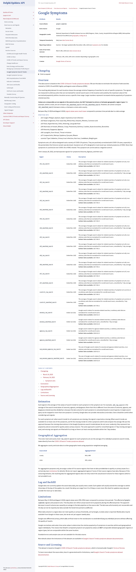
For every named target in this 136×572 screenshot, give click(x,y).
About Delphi (7, 126)
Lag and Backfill (46, 390)
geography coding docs (79, 35)
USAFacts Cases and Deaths (15, 91)
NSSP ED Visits (10, 44)
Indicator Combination (13, 81)
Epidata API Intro (8, 12)
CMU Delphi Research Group (126, 3)
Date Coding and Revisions (12, 107)
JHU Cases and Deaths (13, 85)
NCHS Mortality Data (11, 38)
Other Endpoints (8, 113)
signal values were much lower (76, 111)
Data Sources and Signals (11, 25)
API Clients (6, 119)
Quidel (7, 47)
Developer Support (9, 123)
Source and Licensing (48, 395)
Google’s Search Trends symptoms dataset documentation (103, 539)
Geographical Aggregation (50, 387)
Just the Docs (13, 568)
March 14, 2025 (48, 374)
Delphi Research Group (53, 566)
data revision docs (74, 51)
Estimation (44, 384)
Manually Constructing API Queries (14, 97)
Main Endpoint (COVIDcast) (11, 19)
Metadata (8, 28)
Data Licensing (8, 22)
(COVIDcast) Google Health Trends (17, 54)
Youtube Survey (11, 94)
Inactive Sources (11, 50)
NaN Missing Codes (10, 100)
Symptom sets (96, 45)
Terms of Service (119, 548)
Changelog (44, 371)
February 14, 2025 (49, 377)
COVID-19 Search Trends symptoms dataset (75, 84)
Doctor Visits (9, 31)
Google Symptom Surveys (14, 75)
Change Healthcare (12, 63)
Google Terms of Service (63, 61)
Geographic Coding (10, 104)
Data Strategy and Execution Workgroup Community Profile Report (18, 67)
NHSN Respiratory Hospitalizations (16, 41)
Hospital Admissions (12, 34)
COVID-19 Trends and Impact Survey (17, 60)
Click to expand (45, 74)
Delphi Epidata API (14, 2)
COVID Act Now (11, 57)
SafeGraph (10, 88)
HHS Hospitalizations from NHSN (16, 78)
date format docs (67, 40)
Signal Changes (8, 110)
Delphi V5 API (7, 15)
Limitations (45, 392)
